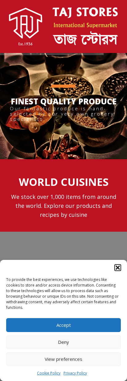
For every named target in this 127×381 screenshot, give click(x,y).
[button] (118, 268)
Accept (63, 325)
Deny (63, 342)
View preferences (63, 359)
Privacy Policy (75, 373)
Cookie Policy (48, 373)
